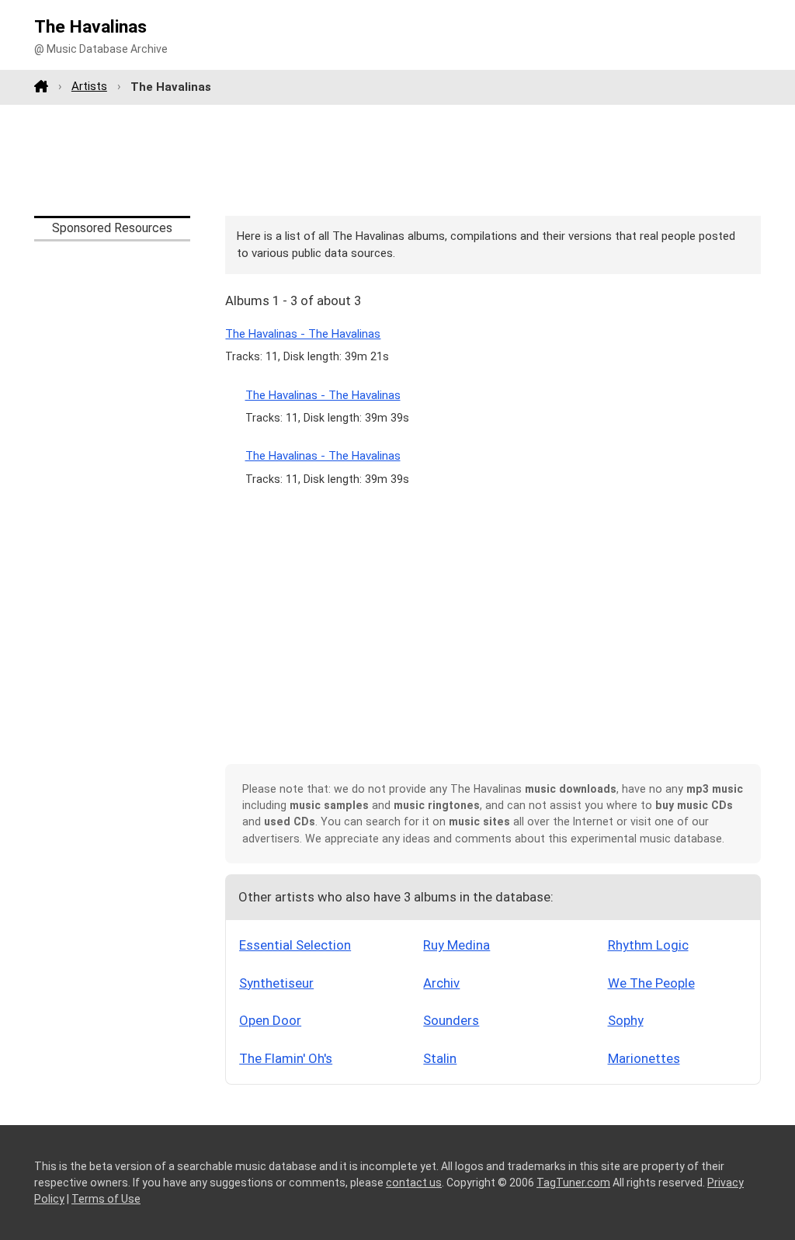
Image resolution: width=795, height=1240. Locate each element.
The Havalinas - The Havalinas (302, 334)
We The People (651, 983)
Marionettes (644, 1058)
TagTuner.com (573, 1182)
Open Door (270, 1020)
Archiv (441, 983)
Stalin (440, 1058)
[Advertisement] (397, 160)
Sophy (626, 1020)
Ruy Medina (456, 945)
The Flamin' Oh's (285, 1058)
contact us (414, 1182)
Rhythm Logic (648, 945)
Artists (89, 86)
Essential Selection (295, 945)
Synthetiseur (276, 983)
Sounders (451, 1020)
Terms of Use (106, 1199)
